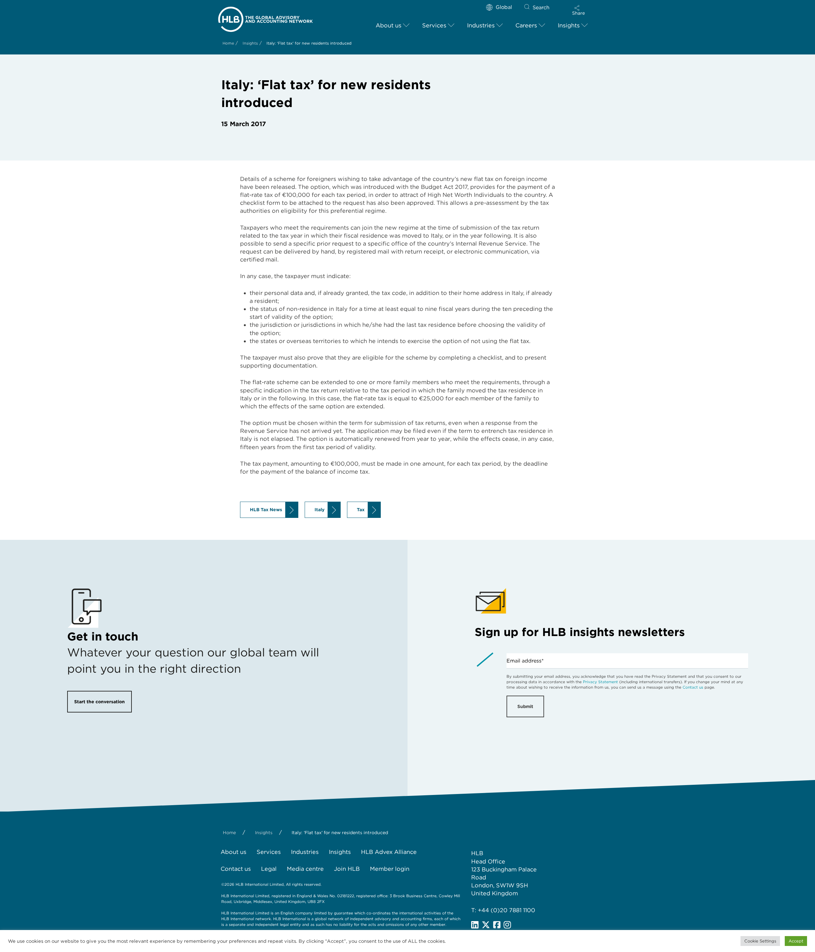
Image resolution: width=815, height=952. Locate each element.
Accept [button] (796, 941)
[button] (578, 10)
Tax (361, 509)
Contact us (693, 687)
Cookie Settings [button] (760, 941)
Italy (319, 509)
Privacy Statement (600, 681)
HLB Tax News (266, 509)
